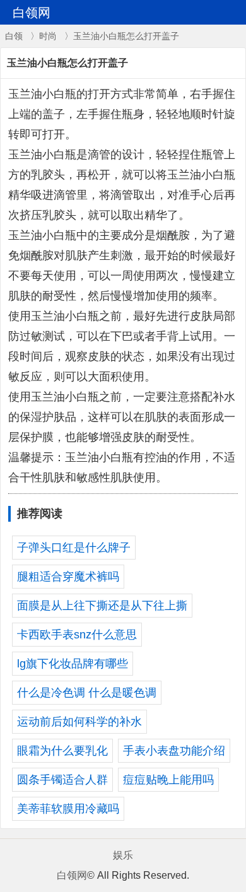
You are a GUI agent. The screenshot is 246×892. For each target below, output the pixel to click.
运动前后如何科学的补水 (79, 721)
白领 (14, 36)
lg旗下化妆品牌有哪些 (72, 663)
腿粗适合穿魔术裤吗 (68, 576)
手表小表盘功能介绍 (174, 750)
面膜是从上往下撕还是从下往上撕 (102, 605)
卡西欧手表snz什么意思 (77, 634)
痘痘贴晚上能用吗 (168, 779)
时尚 (48, 36)
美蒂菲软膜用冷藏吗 (68, 808)
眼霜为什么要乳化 (62, 750)
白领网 (72, 875)
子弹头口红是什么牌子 (74, 547)
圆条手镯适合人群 (62, 779)
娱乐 (123, 855)
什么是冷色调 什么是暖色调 (86, 692)
